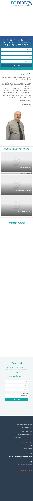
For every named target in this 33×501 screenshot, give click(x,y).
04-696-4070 (25, 428)
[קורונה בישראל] (16, 446)
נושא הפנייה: (24, 393)
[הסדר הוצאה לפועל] (16, 173)
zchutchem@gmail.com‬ (23, 434)
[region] (16, 22)
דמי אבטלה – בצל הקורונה (25, 465)
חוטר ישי (13, 500)
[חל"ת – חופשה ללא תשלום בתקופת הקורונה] (16, 454)
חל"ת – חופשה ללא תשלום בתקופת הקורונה (20, 457)
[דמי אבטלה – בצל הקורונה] (16, 462)
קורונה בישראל (28, 449)
